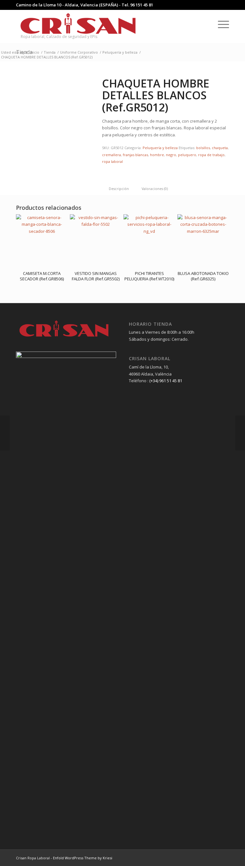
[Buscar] (205, 24)
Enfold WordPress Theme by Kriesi (82, 857)
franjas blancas (135, 154)
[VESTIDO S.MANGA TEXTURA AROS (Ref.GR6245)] (240, 433)
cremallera (111, 154)
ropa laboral (112, 161)
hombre (157, 154)
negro (171, 154)
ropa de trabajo (211, 154)
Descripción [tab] (119, 188)
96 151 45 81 (141, 5)
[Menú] (220, 24)
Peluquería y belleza (160, 147)
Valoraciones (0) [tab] (155, 188)
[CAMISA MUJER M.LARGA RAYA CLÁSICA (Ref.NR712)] (5, 433)
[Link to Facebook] (205, 857)
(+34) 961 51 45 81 (165, 381)
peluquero (187, 154)
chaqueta (220, 147)
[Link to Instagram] (214, 857)
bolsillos (203, 147)
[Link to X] (224, 857)
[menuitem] (205, 24)
